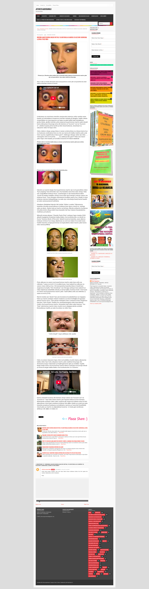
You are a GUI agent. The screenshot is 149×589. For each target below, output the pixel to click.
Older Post (86, 504)
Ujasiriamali (101, 571)
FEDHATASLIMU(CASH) (93, 523)
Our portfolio (48, 5)
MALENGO (91, 534)
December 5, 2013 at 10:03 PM (62, 469)
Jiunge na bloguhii (64, 16)
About (37, 5)
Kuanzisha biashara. (94, 530)
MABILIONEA (104, 532)
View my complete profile (95, 303)
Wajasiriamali (92, 576)
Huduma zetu (52, 16)
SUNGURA (102, 560)
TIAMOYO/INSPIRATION (93, 567)
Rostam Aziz (92, 554)
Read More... (62, 432)
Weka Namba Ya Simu (98, 50)
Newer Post (38, 504)
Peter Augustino (46, 469)
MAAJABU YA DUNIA (51, 34)
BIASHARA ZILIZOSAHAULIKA (95, 516)
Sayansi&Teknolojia (93, 565)
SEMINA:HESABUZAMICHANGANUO (96, 558)
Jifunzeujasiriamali (44, 9)
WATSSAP (106, 573)
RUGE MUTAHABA (104, 549)
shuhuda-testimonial (80, 19)
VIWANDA (91, 573)
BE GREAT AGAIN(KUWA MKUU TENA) (97, 514)
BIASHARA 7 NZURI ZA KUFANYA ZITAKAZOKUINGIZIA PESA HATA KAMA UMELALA (100, 79)
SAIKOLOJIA (101, 554)
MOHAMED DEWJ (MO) (93, 543)
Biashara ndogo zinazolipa (95, 519)
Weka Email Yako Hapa (98, 38)
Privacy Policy (56, 5)
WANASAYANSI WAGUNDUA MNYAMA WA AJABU (52, 447)
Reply (43, 475)
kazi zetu (44, 16)
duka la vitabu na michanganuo (45, 19)
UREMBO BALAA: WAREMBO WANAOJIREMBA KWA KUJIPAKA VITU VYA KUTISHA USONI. (61, 453)
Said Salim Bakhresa (94, 562)
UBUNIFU (105, 567)
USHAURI (103, 569)
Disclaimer (103, 16)
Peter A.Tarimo (57, 582)
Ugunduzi (91, 571)
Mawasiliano (94, 16)
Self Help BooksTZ (69, 582)
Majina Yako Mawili (97, 44)
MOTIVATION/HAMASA (93, 545)
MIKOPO (104, 541)
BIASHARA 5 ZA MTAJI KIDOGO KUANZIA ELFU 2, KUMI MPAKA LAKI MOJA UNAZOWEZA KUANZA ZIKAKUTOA (101, 95)
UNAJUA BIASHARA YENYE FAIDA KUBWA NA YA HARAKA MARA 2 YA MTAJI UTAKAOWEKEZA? (101, 73)
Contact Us (42, 5)
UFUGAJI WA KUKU (93, 569)
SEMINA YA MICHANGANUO (94, 556)
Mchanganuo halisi (84, 16)
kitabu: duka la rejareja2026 (64, 19)
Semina (75, 16)
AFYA (90, 512)
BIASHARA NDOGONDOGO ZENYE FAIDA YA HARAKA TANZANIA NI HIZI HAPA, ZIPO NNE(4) (101, 89)
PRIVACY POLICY (66, 512)
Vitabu (98, 573)
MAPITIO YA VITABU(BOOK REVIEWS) (96, 536)
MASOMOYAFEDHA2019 (94, 541)
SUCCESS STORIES (93, 560)
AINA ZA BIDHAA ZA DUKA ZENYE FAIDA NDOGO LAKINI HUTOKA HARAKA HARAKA (100, 101)
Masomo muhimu (92, 549)
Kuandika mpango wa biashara (96, 527)
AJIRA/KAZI (97, 512)
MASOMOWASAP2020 (93, 538)
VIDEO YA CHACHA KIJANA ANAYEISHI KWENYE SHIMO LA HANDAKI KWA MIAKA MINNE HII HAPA (63, 441)
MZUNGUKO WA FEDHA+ (94, 547)
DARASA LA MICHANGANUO (95, 521)
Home (38, 16)
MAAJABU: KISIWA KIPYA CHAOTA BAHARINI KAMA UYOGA (55, 435)
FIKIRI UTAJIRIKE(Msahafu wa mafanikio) (98, 525)
